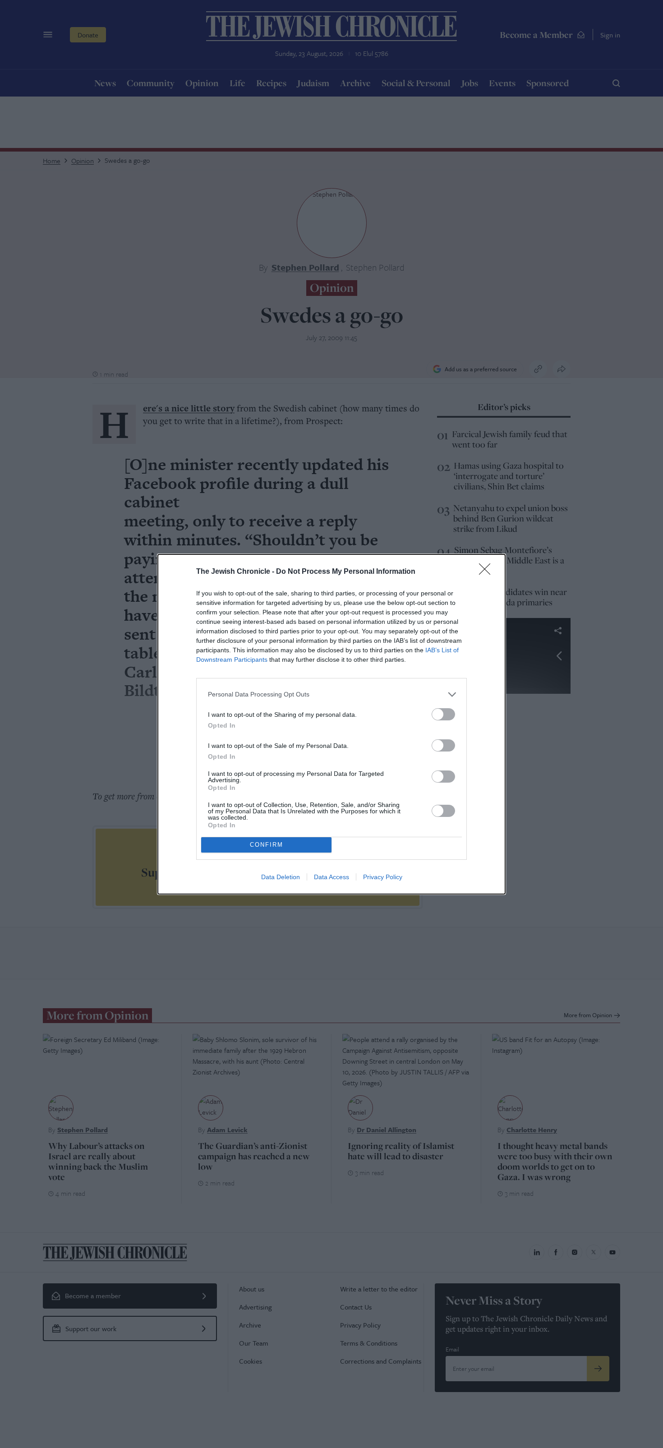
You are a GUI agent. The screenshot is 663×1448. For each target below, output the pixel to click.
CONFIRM (266, 844)
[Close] (487, 572)
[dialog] (331, 724)
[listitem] (331, 694)
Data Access (331, 877)
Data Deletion (280, 877)
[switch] (443, 714)
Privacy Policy (382, 877)
